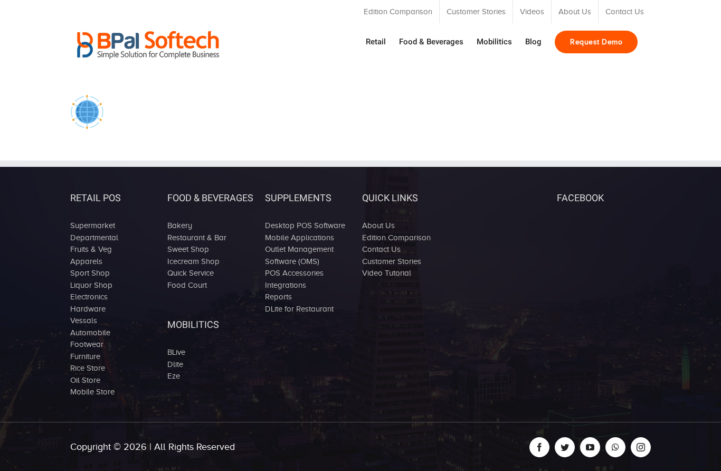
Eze (173, 376)
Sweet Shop (188, 249)
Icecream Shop (193, 261)
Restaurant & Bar (196, 237)
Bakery (179, 225)
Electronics (89, 297)
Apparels (86, 261)
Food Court (187, 285)
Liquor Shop (91, 285)
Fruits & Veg (91, 249)
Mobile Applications (299, 237)
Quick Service (190, 273)
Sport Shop (90, 273)
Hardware (88, 309)
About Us (378, 225)
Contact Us (381, 249)
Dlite (175, 364)
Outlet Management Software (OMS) (299, 255)
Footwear (86, 344)
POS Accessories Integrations (294, 279)
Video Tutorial (386, 273)
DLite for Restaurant (299, 309)
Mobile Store (92, 392)
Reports (278, 297)
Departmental (94, 237)
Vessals (83, 320)
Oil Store (85, 380)
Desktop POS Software (305, 225)
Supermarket (92, 225)
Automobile (90, 332)
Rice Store (87, 368)
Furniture (85, 356)
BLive (176, 352)
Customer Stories (391, 261)
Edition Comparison (396, 237)
